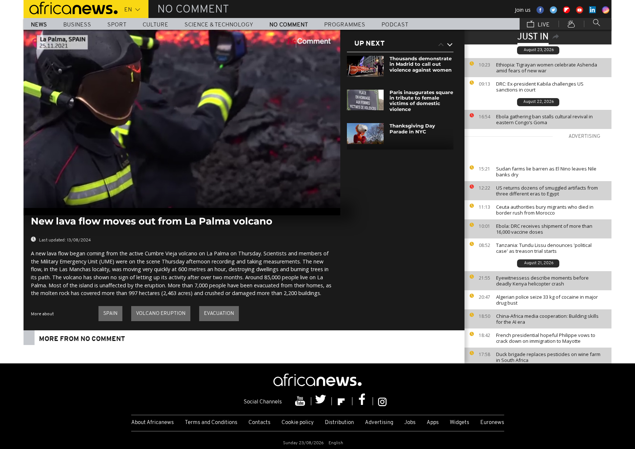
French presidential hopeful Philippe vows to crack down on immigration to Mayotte (545, 338)
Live (543, 25)
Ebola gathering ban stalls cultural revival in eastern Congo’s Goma (544, 119)
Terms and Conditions (211, 422)
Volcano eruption (161, 313)
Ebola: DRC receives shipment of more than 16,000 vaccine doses (544, 229)
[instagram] (382, 401)
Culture (155, 25)
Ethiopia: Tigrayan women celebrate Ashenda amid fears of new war (546, 67)
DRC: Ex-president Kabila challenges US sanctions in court (540, 87)
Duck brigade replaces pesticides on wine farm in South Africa (548, 357)
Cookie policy (297, 422)
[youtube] (301, 401)
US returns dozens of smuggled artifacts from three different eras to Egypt (547, 191)
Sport (116, 25)
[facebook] (362, 401)
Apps (433, 422)
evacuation (219, 313)
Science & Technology (218, 25)
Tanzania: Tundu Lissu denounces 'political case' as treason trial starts (544, 248)
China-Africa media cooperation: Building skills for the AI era (547, 319)
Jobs (410, 422)
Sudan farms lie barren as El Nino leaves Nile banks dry (546, 171)
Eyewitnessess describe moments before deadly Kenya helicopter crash (542, 281)
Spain (110, 313)
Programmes (344, 25)
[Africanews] (71, 7)
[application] (182, 119)
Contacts (259, 422)
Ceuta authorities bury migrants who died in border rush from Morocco (544, 210)
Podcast (394, 25)
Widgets (459, 422)
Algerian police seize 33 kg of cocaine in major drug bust (547, 300)
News (39, 25)
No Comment (288, 25)
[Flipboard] (342, 401)
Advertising (379, 422)
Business (77, 25)
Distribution (339, 422)
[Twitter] (321, 401)
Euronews (492, 422)
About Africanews (152, 422)
